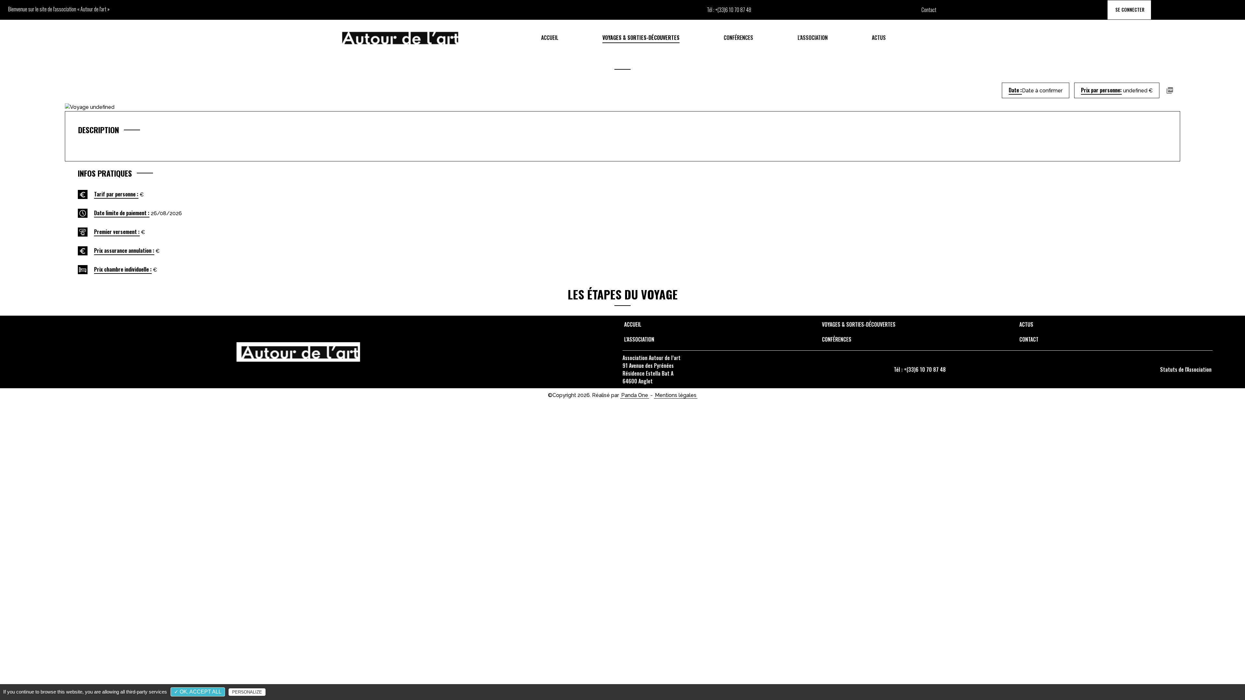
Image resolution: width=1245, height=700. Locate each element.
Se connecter (1129, 9)
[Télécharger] (1169, 90)
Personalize (247, 692)
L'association (813, 37)
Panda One (634, 395)
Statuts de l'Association (1186, 369)
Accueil (549, 37)
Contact (928, 9)
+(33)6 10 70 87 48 (733, 9)
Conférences (738, 37)
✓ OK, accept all (197, 691)
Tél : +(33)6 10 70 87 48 (920, 369)
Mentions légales (675, 395)
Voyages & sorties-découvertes (641, 37)
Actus (879, 37)
